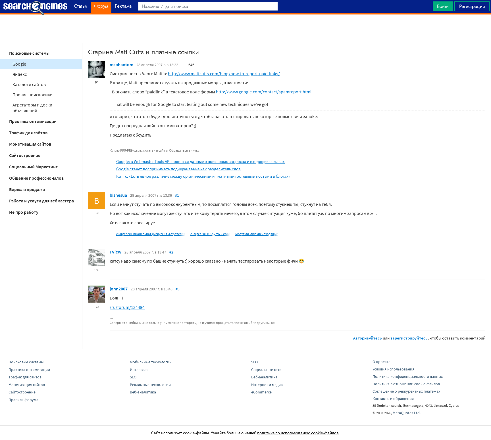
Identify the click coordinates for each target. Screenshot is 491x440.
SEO (133, 377)
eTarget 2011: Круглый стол (210, 234)
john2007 (119, 289)
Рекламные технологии (150, 384)
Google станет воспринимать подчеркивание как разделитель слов (178, 168)
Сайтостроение (24, 155)
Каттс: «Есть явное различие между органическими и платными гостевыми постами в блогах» (203, 176)
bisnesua (118, 195)
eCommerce (261, 392)
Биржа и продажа (27, 189)
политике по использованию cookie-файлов (298, 432)
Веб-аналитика (143, 392)
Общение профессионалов (36, 178)
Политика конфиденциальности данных (408, 376)
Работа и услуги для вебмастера (41, 201)
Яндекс (20, 74)
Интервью (138, 369)
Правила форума (23, 399)
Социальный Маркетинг (33, 166)
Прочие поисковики (33, 94)
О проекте (381, 361)
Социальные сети (266, 369)
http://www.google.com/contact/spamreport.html (263, 92)
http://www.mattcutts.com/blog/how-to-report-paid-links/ (224, 73)
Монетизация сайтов (30, 144)
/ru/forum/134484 (127, 307)
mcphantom (121, 64)
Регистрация (472, 6)
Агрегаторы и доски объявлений (32, 107)
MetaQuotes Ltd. (407, 412)
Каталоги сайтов (29, 84)
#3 (178, 289)
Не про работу (23, 212)
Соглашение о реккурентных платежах (406, 391)
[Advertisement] (245, 28)
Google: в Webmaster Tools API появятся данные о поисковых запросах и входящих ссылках (200, 161)
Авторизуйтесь (367, 338)
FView (115, 252)
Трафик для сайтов (28, 132)
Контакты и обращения (393, 398)
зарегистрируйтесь (409, 338)
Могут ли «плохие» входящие (256, 234)
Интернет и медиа (267, 384)
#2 (171, 252)
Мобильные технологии (151, 361)
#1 (177, 195)
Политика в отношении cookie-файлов (406, 383)
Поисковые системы (29, 53)
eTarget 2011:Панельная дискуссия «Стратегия (150, 234)
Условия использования (393, 369)
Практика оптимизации (33, 121)
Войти (443, 6)
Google (19, 64)
